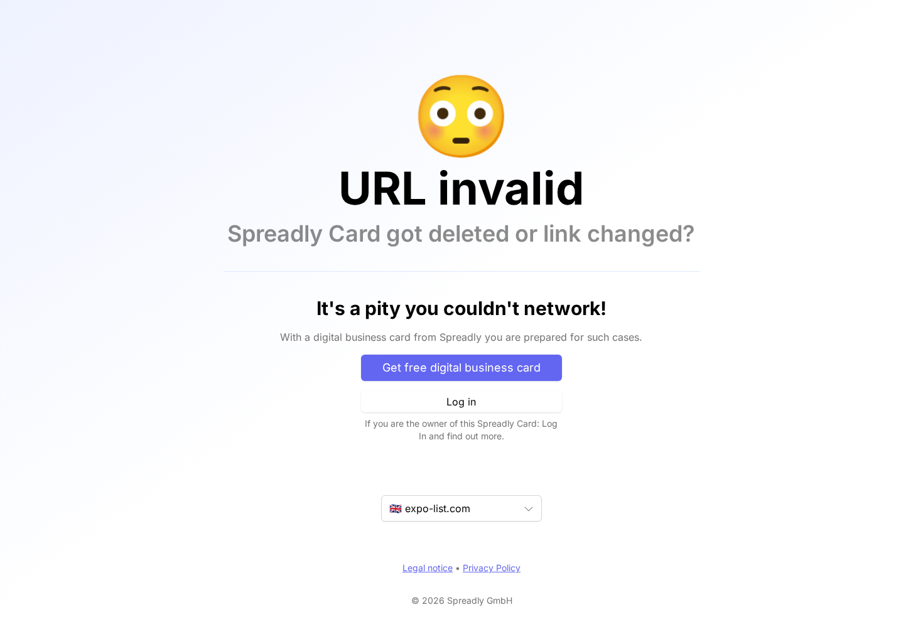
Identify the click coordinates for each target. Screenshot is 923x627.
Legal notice (427, 567)
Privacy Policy (492, 567)
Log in (461, 401)
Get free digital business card (461, 367)
